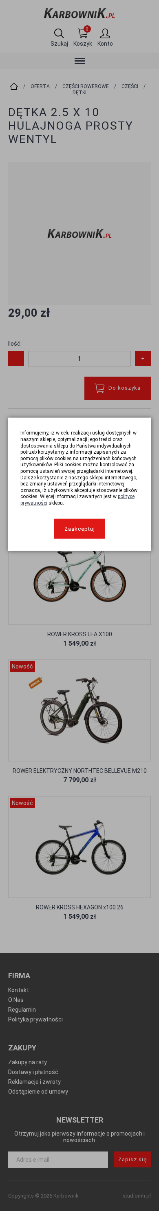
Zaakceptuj (79, 528)
